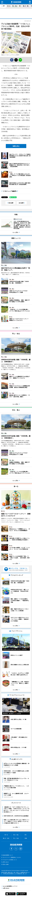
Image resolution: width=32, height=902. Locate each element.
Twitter (16, 848)
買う (20, 6)
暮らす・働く (26, 6)
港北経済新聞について (7, 855)
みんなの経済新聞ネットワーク (16, 880)
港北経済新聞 (16, 2)
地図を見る (16, 146)
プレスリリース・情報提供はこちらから (11, 857)
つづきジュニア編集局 (9, 191)
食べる (8, 6)
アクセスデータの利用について (9, 859)
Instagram (20, 848)
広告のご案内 (5, 864)
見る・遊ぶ (14, 6)
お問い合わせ (5, 862)
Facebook (11, 848)
